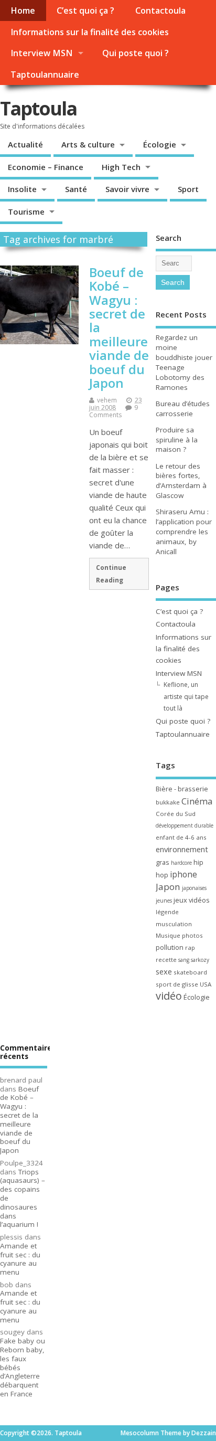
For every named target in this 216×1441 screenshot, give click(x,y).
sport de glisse (177, 984)
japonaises (194, 888)
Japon (168, 887)
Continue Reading (111, 573)
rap (190, 947)
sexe (164, 971)
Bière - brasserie (182, 788)
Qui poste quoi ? (135, 53)
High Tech (121, 167)
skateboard (190, 972)
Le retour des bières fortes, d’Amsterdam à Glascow (181, 481)
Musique (168, 935)
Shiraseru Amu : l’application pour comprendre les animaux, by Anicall (184, 531)
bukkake (168, 802)
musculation (174, 924)
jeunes (164, 900)
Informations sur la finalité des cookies (89, 32)
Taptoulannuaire (44, 74)
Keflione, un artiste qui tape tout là (186, 696)
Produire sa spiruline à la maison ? (177, 439)
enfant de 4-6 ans (181, 837)
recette (166, 959)
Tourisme (26, 211)
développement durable (184, 825)
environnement (182, 849)
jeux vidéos (192, 900)
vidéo (169, 996)
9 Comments (113, 411)
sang (183, 959)
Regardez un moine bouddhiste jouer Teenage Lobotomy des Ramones (184, 362)
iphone (183, 874)
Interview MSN (41, 53)
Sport (188, 189)
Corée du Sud (176, 814)
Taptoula (38, 108)
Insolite (22, 189)
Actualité (25, 144)
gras (162, 862)
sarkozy (200, 959)
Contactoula (160, 10)
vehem (107, 400)
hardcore (181, 862)
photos (192, 935)
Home (22, 10)
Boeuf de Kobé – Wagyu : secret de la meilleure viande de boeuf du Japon (19, 1120)
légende (167, 912)
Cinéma (196, 801)
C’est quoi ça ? (85, 10)
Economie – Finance (45, 167)
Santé (76, 189)
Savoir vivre (127, 189)
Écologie (159, 144)
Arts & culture (88, 144)
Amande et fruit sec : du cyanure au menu (20, 1259)
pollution (169, 947)
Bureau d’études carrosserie (183, 408)
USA (205, 984)
